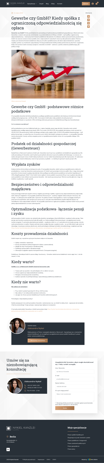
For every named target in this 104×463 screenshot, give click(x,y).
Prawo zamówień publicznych (77, 443)
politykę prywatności (67, 403)
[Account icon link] (93, 4)
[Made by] (93, 459)
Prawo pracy (71, 449)
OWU (48, 459)
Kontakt (59, 3)
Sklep (53, 3)
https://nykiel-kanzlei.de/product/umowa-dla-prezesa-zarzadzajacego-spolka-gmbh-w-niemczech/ (41, 228)
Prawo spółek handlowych (76, 435)
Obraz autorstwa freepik (18, 101)
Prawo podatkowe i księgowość (77, 440)
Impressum (41, 459)
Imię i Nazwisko (60, 368)
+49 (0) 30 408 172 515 (34, 387)
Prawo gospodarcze (73, 446)
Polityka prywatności (29, 459)
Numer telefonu (59, 383)
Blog (47, 3)
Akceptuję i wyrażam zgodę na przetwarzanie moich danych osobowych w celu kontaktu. (74, 403)
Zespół (41, 3)
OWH (54, 459)
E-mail (57, 375)
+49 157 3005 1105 (33, 385)
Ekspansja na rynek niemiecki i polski (79, 437)
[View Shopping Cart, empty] (96, 4)
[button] (88, 16)
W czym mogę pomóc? (62, 390)
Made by (84, 459)
